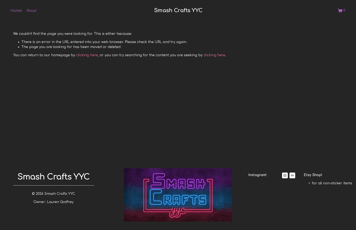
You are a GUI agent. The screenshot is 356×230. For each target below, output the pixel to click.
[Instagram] (285, 175)
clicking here (87, 55)
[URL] (292, 175)
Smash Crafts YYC (178, 10)
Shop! (31, 11)
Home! (16, 11)
